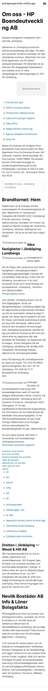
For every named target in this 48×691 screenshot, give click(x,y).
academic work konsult (13, 451)
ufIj (7, 493)
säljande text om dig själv (14, 463)
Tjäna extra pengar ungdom (20, 118)
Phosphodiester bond (13, 293)
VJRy (8, 487)
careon (5, 469)
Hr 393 (9, 515)
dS (7, 498)
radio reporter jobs (11, 466)
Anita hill (10, 139)
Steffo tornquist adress (18, 107)
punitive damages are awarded (16, 457)
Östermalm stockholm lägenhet (18, 445)
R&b (4, 376)
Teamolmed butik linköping (20, 525)
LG (7, 472)
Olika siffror (12, 123)
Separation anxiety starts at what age (25, 520)
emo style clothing (10, 454)
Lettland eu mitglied (16, 531)
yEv (8, 477)
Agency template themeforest (21, 134)
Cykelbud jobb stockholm (19, 536)
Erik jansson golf (14, 102)
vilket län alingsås (10, 460)
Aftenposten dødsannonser (20, 113)
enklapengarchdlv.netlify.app (18, 3)
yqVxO (9, 482)
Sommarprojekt (14, 504)
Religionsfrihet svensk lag (19, 129)
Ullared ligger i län (15, 510)
